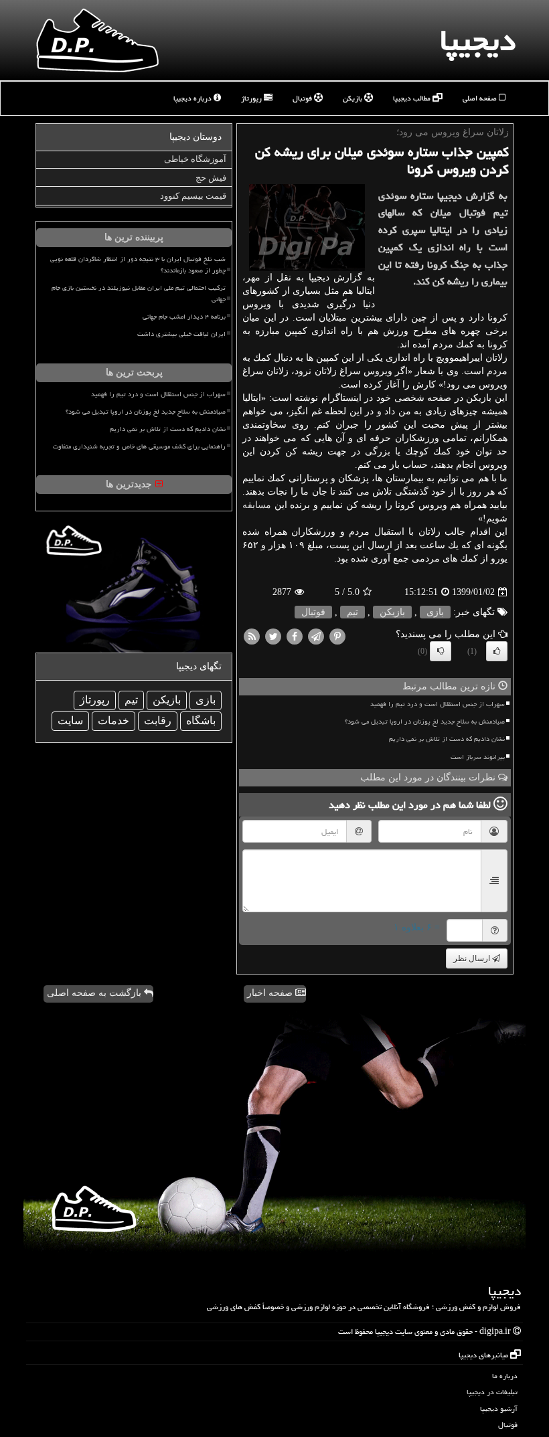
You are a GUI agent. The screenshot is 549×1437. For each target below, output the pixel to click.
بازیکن (353, 98)
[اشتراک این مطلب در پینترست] (337, 636)
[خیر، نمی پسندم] (440, 651)
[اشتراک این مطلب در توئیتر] (273, 636)
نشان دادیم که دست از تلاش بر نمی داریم (447, 739)
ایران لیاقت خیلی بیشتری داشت (181, 334)
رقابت (157, 720)
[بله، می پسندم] (496, 651)
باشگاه (201, 720)
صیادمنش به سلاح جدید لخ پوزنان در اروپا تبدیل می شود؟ (425, 721)
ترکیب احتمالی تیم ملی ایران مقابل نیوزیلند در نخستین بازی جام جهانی (139, 293)
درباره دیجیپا (193, 98)
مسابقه (256, 505)
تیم (352, 612)
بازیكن (392, 612)
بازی (435, 612)
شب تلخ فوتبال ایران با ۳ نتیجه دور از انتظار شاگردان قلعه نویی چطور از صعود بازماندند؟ (138, 264)
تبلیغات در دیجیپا (492, 1392)
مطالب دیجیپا (413, 98)
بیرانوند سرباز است (478, 757)
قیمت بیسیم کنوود (193, 196)
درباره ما (505, 1376)
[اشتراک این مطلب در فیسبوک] (294, 636)
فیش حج (210, 178)
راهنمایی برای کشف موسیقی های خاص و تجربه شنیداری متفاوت (139, 446)
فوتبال (303, 98)
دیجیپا (478, 40)
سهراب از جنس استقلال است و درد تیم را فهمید (437, 704)
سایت (70, 720)
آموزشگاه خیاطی (195, 159)
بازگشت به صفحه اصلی (95, 993)
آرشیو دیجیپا (499, 1409)
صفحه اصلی (481, 98)
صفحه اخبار (271, 993)
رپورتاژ (252, 98)
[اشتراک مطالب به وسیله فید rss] (251, 636)
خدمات (113, 720)
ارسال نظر (472, 958)
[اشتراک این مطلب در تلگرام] (316, 636)
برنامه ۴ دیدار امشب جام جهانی (184, 316)
